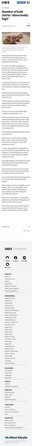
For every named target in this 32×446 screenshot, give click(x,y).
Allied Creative (9, 395)
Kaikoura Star (8, 303)
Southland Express (10, 363)
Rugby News (8, 378)
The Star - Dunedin (10, 353)
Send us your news (10, 279)
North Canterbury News (11, 315)
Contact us (8, 276)
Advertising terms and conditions (13, 428)
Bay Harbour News (10, 325)
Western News (8, 330)
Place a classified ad (10, 425)
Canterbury (5, 8)
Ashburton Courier (9, 337)
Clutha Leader (8, 356)
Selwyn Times (8, 334)
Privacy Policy (8, 284)
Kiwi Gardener (8, 371)
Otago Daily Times (10, 298)
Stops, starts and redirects (12, 412)
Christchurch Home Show (11, 386)
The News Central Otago (11, 351)
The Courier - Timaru (10, 339)
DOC (28, 231)
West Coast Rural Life (10, 313)
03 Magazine (8, 375)
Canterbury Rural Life (10, 318)
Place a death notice (10, 423)
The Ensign (8, 361)
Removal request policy (11, 291)
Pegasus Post (8, 327)
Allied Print (8, 397)
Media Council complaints (12, 288)
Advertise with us (9, 420)
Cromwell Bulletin (9, 346)
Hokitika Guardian (10, 308)
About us (7, 281)
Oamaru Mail (8, 341)
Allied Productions (9, 392)
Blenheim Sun (8, 301)
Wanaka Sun (8, 344)
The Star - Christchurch (11, 322)
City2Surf (7, 384)
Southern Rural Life (10, 358)
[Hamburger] (28, 2)
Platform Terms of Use (10, 286)
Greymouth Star (9, 306)
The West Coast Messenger (12, 310)
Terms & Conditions (10, 409)
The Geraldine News (10, 320)
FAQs (6, 414)
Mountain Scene (9, 349)
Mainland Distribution (11, 400)
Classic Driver (8, 373)
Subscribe (21, 2)
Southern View (9, 332)
